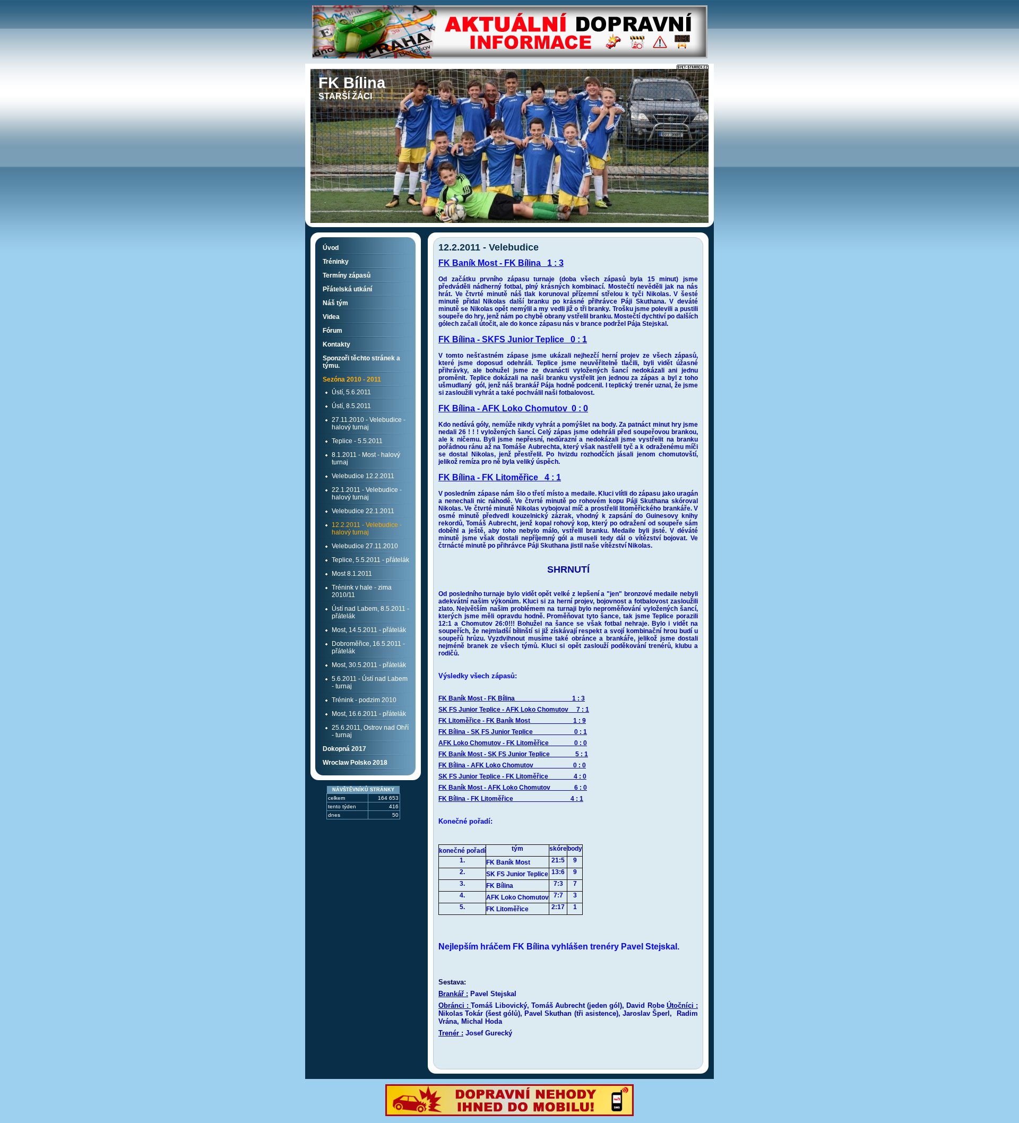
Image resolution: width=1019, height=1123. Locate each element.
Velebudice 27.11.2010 (365, 546)
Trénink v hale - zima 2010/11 (362, 591)
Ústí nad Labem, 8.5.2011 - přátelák (370, 612)
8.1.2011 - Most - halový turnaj (366, 458)
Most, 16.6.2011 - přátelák (369, 714)
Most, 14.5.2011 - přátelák (369, 630)
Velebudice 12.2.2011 (363, 476)
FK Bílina (351, 82)
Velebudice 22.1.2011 (363, 511)
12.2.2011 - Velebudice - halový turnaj (367, 528)
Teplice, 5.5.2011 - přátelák (370, 560)
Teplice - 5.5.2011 (357, 441)
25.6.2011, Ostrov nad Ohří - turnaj (370, 731)
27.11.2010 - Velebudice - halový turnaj (368, 423)
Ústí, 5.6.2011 (351, 392)
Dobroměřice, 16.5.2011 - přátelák (368, 647)
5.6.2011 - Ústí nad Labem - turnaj (370, 682)
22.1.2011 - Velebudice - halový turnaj (367, 493)
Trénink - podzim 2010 (364, 700)
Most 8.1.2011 (352, 573)
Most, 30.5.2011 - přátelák (369, 665)
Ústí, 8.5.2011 (351, 406)
